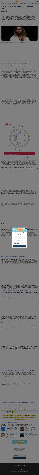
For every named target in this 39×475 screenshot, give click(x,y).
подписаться (19, 245)
